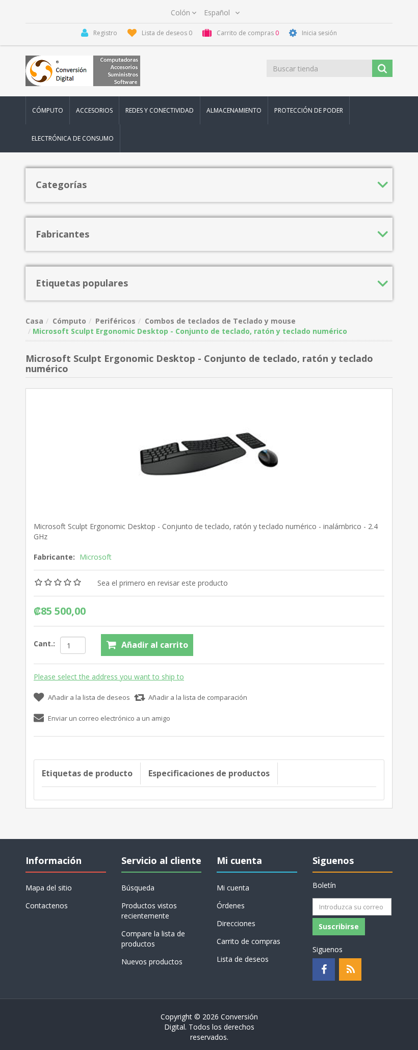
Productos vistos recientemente (149, 911)
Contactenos (46, 905)
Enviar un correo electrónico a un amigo (109, 718)
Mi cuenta (233, 887)
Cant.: (44, 643)
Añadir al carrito (154, 644)
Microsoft (96, 557)
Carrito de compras (248, 941)
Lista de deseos (243, 959)
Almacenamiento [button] (234, 110)
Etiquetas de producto (87, 773)
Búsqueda (137, 887)
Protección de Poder (308, 110)
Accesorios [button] (94, 110)
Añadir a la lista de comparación (197, 697)
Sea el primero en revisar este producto (162, 583)
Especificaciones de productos (209, 773)
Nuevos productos (151, 961)
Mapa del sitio (48, 887)
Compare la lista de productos (153, 939)
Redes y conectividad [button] (159, 110)
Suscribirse (339, 926)
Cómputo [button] (47, 110)
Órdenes (231, 905)
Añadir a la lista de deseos (89, 697)
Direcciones (236, 923)
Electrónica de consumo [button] (73, 138)
